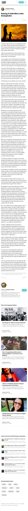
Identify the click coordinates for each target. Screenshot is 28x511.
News (18, 491)
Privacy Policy (15, 505)
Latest (17, 488)
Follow (24, 290)
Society (3, 484)
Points (17, 503)
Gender (3, 491)
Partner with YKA (12, 503)
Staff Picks (11, 491)
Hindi (10, 484)
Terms (5, 505)
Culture (11, 488)
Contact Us (9, 505)
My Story (4, 495)
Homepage (3, 503)
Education (4, 488)
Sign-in (21, 2)
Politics (15, 484)
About (7, 503)
